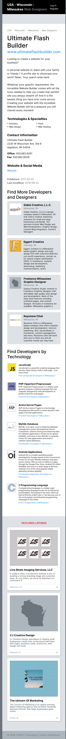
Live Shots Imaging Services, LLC (31, 569)
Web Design (15, 126)
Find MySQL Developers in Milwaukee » (36, 444)
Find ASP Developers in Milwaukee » (34, 416)
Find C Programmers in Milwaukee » (34, 502)
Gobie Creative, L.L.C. (37, 205)
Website (11, 170)
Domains (13, 123)
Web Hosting (44, 126)
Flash (40, 123)
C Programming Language (33, 485)
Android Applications (30, 451)
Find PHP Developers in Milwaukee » (34, 397)
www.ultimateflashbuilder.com (33, 52)
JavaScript (25, 364)
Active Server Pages (30, 405)
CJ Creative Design (22, 635)
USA (11, 5)
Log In (53, 5)
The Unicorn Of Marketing (26, 700)
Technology (31, 735)
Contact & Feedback (49, 735)
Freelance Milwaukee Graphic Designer (37, 280)
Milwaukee (27, 9)
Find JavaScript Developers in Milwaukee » (37, 375)
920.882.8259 (21, 157)
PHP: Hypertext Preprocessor (35, 383)
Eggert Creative (34, 241)
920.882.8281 (24, 153)
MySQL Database (28, 424)
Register (54, 8)
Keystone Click (33, 316)
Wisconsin (25, 5)
